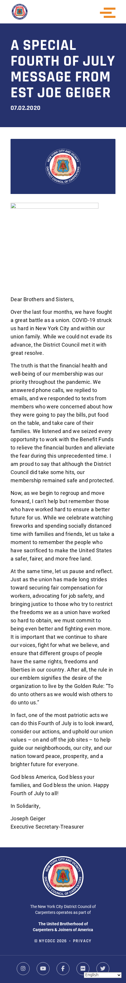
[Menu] (109, 12)
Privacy (82, 941)
